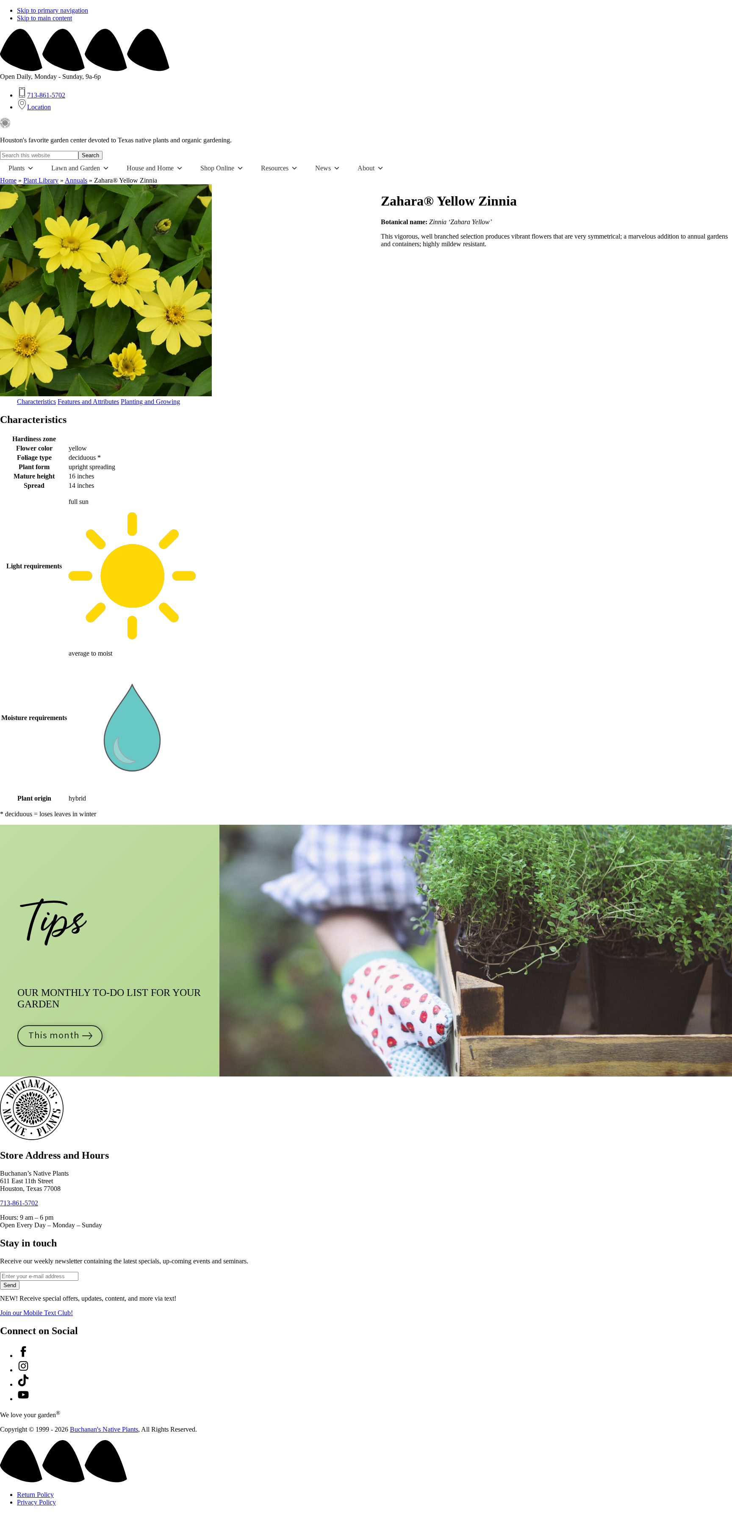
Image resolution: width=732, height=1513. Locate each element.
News (323, 168)
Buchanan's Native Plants (104, 1429)
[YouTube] (23, 1398)
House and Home (150, 168)
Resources (274, 168)
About (366, 168)
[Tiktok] (23, 1384)
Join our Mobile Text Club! (36, 1312)
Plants (16, 168)
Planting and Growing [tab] (150, 401)
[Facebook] (23, 1355)
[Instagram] (23, 1370)
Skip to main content (44, 18)
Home (8, 180)
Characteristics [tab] (36, 401)
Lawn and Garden (75, 168)
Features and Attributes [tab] (88, 401)
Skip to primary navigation (52, 10)
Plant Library (40, 180)
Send (9, 1285)
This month (54, 1035)
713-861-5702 (19, 1203)
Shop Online (217, 168)
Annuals (76, 180)
